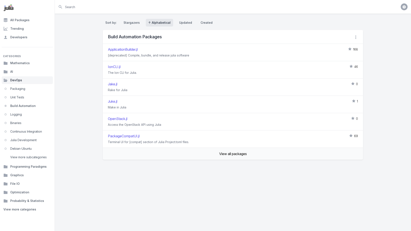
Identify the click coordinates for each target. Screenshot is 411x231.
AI (11, 71)
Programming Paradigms (28, 166)
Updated (185, 22)
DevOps (16, 80)
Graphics (17, 175)
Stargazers (132, 22)
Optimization (19, 192)
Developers (18, 37)
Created (207, 22)
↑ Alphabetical (159, 22)
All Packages (20, 20)
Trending (17, 28)
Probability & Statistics (27, 201)
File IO (15, 183)
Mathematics (20, 63)
